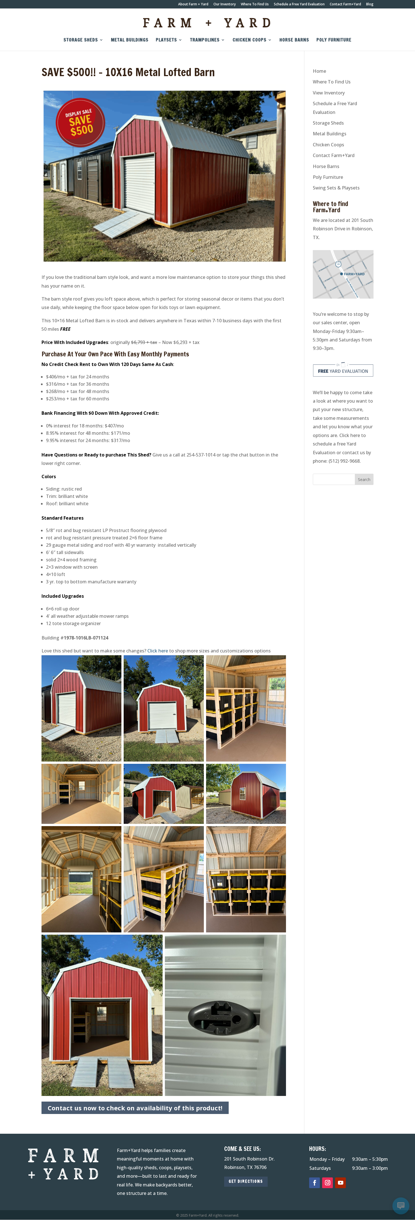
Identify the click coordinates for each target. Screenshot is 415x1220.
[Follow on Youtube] (340, 1182)
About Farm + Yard (193, 4)
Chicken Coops (250, 40)
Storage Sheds (81, 40)
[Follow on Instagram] (327, 1182)
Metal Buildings (129, 40)
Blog (370, 4)
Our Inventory (224, 4)
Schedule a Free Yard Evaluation (299, 4)
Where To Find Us (255, 4)
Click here (349, 435)
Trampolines (205, 40)
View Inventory (329, 93)
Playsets (166, 40)
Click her (156, 651)
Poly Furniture (333, 40)
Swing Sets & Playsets (336, 188)
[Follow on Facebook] (314, 1182)
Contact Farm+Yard (345, 4)
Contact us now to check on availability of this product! (135, 1108)
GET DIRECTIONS (246, 1181)
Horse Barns (294, 40)
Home (319, 71)
